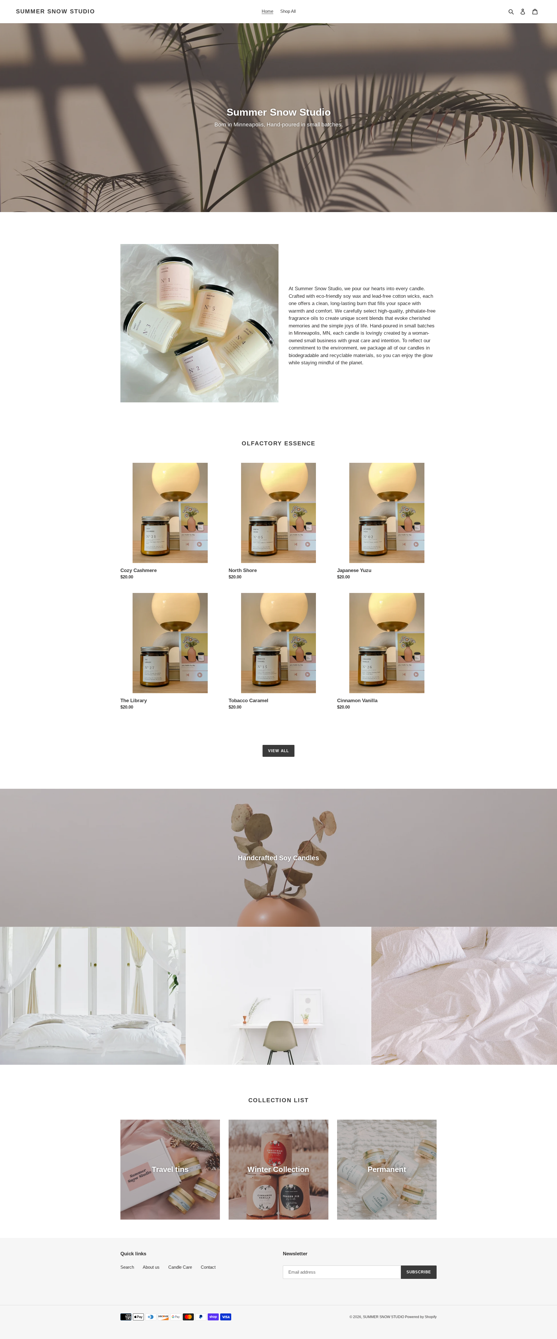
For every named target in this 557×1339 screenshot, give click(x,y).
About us (151, 1267)
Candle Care (180, 1267)
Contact (208, 1267)
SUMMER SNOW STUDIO (55, 11)
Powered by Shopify (421, 1317)
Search (127, 1267)
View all (278, 751)
